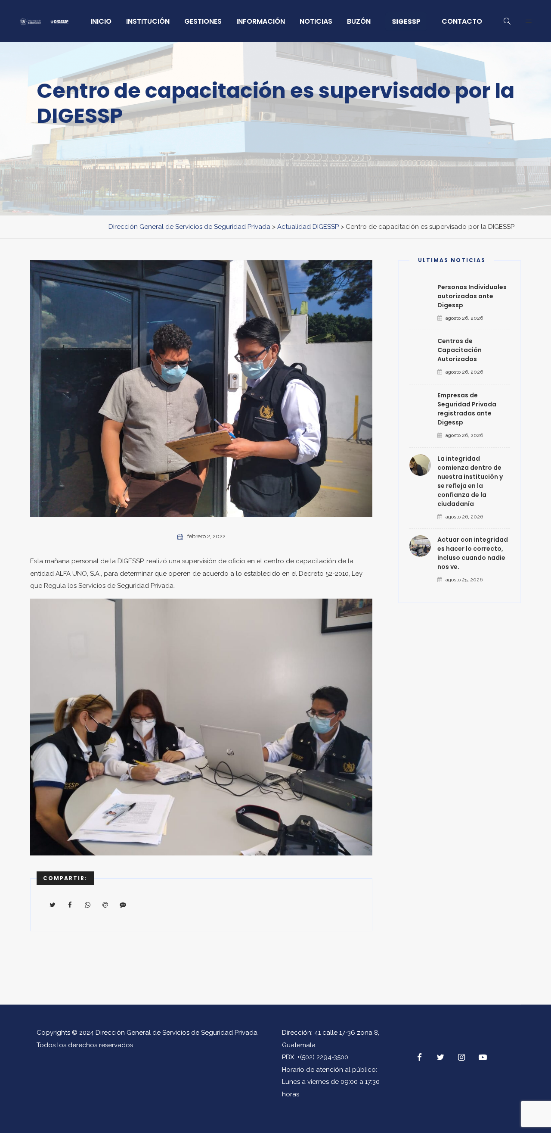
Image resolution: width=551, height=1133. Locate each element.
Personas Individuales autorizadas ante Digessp (472, 296)
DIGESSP (130, 561)
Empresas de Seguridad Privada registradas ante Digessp (466, 409)
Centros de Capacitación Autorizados (459, 350)
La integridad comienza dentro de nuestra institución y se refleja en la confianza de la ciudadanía (470, 481)
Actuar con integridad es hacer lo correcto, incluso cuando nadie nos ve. (472, 553)
